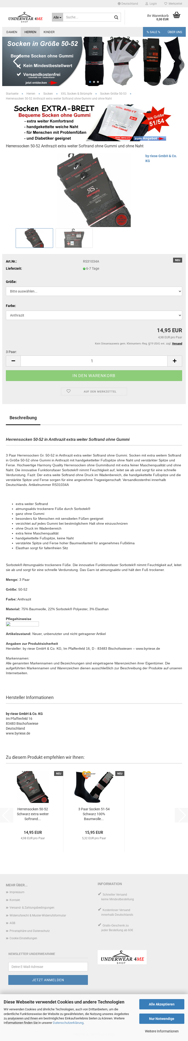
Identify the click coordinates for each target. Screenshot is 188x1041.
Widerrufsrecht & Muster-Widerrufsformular (38, 915)
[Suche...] (116, 17)
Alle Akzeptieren (162, 1004)
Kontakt (15, 900)
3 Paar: (11, 352)
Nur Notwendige (161, 1019)
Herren (30, 32)
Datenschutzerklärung (68, 1023)
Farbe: (11, 306)
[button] (128, 3)
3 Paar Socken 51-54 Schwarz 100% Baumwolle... (94, 814)
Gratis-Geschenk (114, 925)
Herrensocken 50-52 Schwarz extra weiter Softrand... (33, 814)
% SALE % (153, 32)
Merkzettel (174, 3)
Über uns (175, 32)
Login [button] (152, 3)
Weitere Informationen (162, 1031)
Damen (11, 32)
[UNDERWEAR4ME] (25, 17)
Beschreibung (23, 417)
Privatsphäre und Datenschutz (30, 931)
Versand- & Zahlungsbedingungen (32, 907)
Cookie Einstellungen (23, 938)
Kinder (49, 32)
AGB (12, 923)
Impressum (17, 892)
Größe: (11, 282)
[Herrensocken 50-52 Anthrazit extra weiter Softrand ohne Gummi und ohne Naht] (94, 190)
